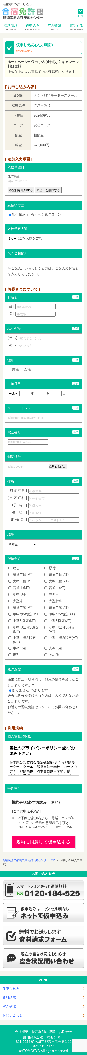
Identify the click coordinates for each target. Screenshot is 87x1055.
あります (41, 690)
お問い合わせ (13, 1015)
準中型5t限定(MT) (26, 614)
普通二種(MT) (23, 607)
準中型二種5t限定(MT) (26, 629)
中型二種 (19, 648)
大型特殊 (55, 601)
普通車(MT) (21, 588)
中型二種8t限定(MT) (24, 640)
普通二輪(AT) (59, 574)
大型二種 (55, 648)
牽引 (16, 655)
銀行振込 (19, 214)
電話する (76, 25)
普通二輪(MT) (23, 574)
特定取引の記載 (43, 1032)
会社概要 (21, 1032)
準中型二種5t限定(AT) (62, 629)
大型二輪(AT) (59, 581)
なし (16, 568)
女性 (27, 369)
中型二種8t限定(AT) (63, 638)
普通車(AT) (57, 588)
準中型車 (19, 594)
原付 (52, 568)
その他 (54, 655)
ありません (20, 690)
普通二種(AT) (59, 607)
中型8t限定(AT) (60, 621)
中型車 (54, 594)
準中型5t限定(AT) (62, 614)
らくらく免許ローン (46, 214)
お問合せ (65, 1032)
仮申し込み (11, 988)
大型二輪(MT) (23, 581)
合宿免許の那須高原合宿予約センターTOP (29, 860)
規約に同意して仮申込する (43, 841)
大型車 (18, 601)
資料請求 (11, 25)
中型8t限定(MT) (24, 621)
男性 (15, 369)
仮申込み (32, 25)
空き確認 (54, 25)
